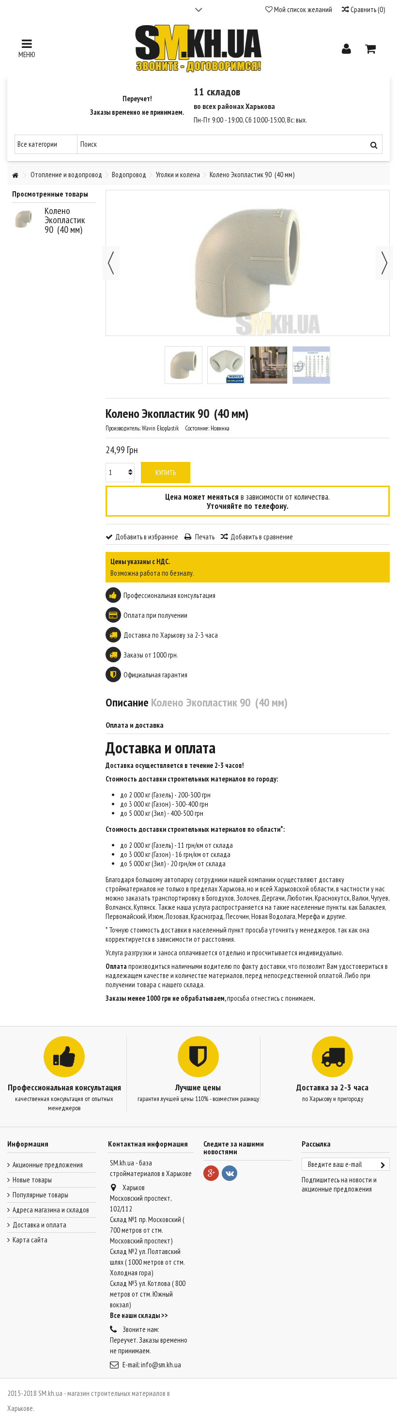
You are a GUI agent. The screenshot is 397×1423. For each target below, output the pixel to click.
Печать (204, 536)
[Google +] (211, 1173)
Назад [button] (111, 263)
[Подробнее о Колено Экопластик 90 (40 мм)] (26, 219)
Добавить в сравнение (261, 536)
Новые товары (32, 1179)
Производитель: (123, 428)
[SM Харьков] (198, 48)
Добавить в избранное (146, 536)
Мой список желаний (302, 9)
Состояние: (197, 428)
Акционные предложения (48, 1164)
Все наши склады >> (139, 1315)
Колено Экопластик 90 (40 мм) (65, 220)
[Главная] (15, 175)
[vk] (229, 1173)
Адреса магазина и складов (51, 1209)
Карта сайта (30, 1239)
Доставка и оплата (39, 1224)
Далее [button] (384, 263)
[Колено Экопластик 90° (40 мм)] (183, 365)
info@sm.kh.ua (161, 1364)
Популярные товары (40, 1194)
